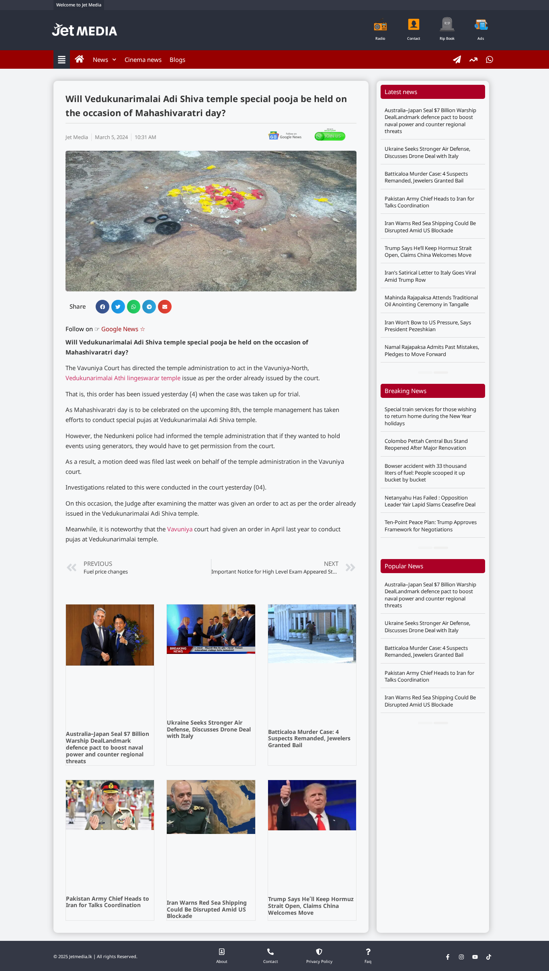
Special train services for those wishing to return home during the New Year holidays (430, 416)
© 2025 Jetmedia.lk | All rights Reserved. (95, 957)
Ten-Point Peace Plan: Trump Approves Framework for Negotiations (431, 525)
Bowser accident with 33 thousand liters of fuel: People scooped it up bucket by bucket (426, 472)
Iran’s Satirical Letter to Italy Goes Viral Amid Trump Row (430, 276)
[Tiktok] (489, 957)
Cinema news (143, 59)
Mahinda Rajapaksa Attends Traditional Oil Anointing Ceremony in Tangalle (431, 301)
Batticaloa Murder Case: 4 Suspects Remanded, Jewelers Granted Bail (309, 739)
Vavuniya (180, 530)
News (100, 59)
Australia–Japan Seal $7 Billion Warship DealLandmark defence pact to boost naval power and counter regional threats (107, 748)
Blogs (177, 59)
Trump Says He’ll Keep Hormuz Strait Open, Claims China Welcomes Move (311, 906)
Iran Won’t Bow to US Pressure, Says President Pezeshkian (428, 326)
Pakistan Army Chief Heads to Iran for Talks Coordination (107, 903)
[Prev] (425, 372)
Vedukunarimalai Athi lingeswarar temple (123, 379)
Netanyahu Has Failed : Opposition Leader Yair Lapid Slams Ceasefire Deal (430, 501)
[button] (102, 306)
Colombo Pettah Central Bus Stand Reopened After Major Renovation (426, 444)
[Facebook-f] (448, 957)
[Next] (441, 372)
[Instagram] (461, 957)
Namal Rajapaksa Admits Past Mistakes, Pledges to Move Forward (432, 350)
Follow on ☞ (105, 330)
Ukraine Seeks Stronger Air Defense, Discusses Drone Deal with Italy (209, 730)
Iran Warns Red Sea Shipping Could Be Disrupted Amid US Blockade (207, 910)
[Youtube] (475, 957)
